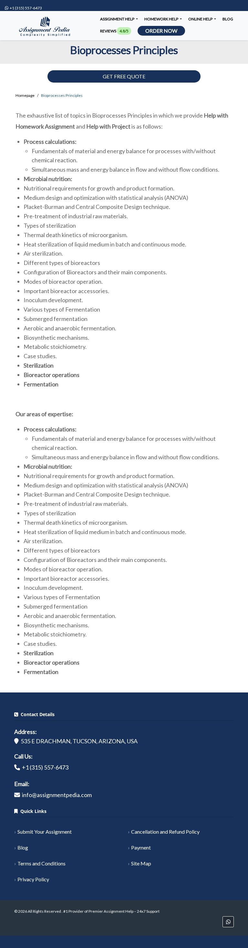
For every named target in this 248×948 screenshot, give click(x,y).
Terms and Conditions (41, 863)
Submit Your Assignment (44, 831)
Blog (227, 19)
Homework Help (161, 19)
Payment (141, 847)
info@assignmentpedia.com (57, 794)
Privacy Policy (33, 879)
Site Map (141, 863)
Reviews (114, 31)
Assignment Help (117, 19)
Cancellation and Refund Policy (165, 831)
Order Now (161, 31)
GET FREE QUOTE (124, 76)
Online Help (200, 19)
